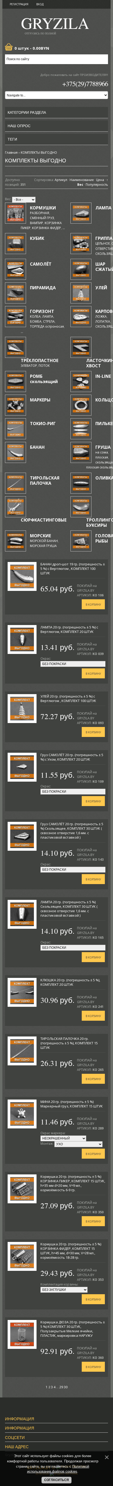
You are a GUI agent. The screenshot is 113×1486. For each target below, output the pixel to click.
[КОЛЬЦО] (80, 405)
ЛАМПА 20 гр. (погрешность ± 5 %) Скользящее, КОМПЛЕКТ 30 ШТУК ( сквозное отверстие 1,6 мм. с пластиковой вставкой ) (68, 909)
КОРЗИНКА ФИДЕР (46, 228)
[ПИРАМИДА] (15, 292)
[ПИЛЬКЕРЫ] (80, 428)
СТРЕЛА (49, 321)
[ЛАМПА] (80, 213)
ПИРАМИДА (43, 288)
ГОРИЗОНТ (42, 311)
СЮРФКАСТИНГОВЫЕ (43, 520)
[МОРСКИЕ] (15, 540)
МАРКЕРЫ (40, 400)
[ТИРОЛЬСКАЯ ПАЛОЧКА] (15, 483)
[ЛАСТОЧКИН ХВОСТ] (80, 347)
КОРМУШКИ (43, 208)
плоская (101, 457)
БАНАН (37, 447)
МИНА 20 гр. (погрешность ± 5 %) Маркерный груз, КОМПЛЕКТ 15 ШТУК (71, 1103)
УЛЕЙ (101, 288)
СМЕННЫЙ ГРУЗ (42, 218)
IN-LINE (103, 376)
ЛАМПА (103, 208)
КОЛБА (35, 316)
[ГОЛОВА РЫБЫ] (80, 540)
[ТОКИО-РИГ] (15, 428)
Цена (100, 180)
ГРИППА (103, 238)
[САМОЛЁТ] (15, 269)
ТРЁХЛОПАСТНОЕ (39, 360)
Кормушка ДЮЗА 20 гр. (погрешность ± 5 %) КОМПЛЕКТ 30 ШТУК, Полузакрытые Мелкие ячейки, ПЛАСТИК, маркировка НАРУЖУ (72, 1329)
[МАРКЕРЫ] (15, 405)
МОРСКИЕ (40, 536)
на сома (101, 452)
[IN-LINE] (80, 381)
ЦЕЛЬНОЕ (102, 243)
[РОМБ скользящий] (15, 381)
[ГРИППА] (80, 243)
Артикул (61, 180)
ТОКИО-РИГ (43, 423)
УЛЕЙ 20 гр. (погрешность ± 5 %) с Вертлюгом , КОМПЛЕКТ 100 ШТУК (68, 698)
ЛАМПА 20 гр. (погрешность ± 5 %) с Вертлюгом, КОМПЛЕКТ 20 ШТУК (69, 629)
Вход (40, 4)
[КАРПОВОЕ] (80, 316)
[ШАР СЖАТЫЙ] (80, 269)
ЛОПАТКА (102, 321)
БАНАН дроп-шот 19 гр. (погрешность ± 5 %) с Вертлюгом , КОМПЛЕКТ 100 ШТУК (72, 568)
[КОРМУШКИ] (15, 213)
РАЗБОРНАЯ (39, 213)
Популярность (97, 184)
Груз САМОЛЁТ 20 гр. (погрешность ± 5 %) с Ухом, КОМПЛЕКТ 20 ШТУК (71, 757)
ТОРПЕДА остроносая (47, 326)
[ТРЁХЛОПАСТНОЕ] (15, 347)
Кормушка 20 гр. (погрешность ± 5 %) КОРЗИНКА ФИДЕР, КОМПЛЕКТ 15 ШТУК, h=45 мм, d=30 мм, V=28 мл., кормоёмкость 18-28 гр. (70, 1251)
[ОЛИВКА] (80, 483)
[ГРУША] (80, 452)
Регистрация (19, 4)
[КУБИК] (15, 243)
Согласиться (56, 1480)
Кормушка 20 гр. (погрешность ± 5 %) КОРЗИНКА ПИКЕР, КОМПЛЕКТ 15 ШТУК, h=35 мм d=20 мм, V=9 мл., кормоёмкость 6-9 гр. (72, 1183)
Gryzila (55, 24)
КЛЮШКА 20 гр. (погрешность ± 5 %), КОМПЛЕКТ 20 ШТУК (70, 982)
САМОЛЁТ (41, 264)
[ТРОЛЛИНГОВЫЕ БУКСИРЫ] (80, 506)
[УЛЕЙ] (80, 292)
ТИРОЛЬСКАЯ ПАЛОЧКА (44, 480)
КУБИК (37, 238)
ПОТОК (44, 365)
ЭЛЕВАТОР (29, 365)
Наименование (82, 180)
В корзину (93, 604)
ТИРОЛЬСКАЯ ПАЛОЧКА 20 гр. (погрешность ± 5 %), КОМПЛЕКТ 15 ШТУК (69, 1043)
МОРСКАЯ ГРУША (43, 546)
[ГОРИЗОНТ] (15, 316)
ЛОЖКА (101, 316)
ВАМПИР (36, 223)
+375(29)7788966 (85, 83)
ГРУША (103, 447)
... (64, 228)
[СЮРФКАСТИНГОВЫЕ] (15, 506)
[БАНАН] (15, 452)
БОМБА (36, 321)
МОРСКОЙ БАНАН (44, 541)
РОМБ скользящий (44, 378)
